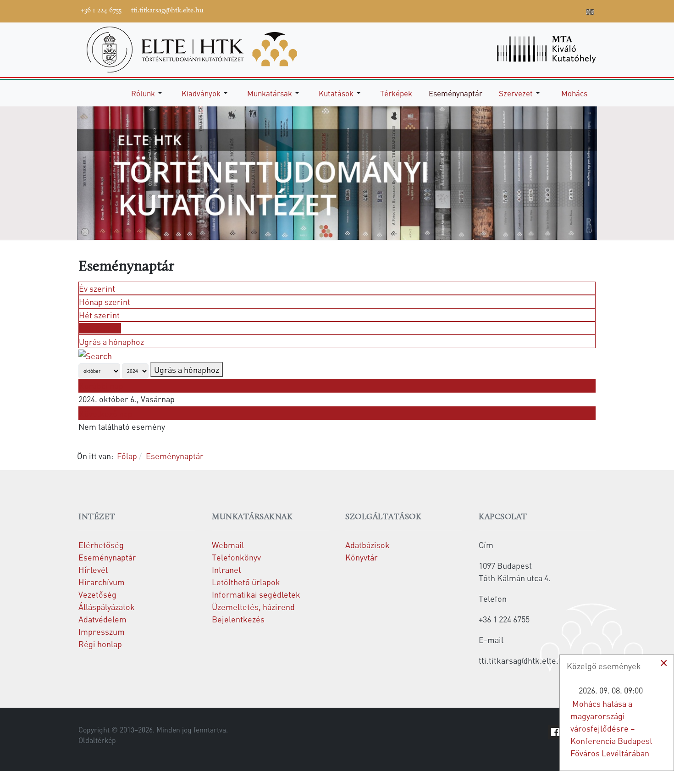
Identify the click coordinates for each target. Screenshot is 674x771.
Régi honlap (100, 643)
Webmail (228, 544)
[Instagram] (549, 10)
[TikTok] (563, 10)
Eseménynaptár (107, 557)
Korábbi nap (101, 385)
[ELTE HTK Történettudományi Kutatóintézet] (192, 48)
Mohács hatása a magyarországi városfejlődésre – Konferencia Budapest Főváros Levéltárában (611, 728)
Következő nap (106, 413)
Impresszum (101, 631)
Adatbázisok (367, 544)
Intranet (226, 569)
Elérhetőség (101, 544)
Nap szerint (100, 328)
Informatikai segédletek (256, 594)
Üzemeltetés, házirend (253, 606)
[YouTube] (535, 10)
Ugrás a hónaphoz (111, 341)
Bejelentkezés (238, 619)
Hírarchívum (101, 582)
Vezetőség (97, 594)
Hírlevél (93, 569)
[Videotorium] (521, 10)
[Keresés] (95, 354)
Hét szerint (99, 315)
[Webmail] (576, 10)
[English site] (590, 13)
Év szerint (97, 288)
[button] (148, 93)
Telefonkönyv (236, 557)
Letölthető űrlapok (246, 582)
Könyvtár (361, 557)
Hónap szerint (104, 301)
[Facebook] (508, 10)
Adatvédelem (102, 619)
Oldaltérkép (97, 740)
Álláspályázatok (106, 606)
